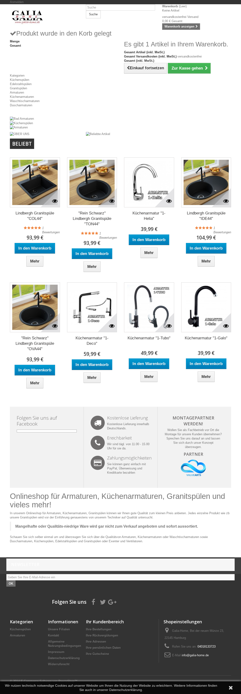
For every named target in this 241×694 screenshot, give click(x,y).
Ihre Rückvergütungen (102, 635)
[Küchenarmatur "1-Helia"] (149, 182)
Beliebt (22, 143)
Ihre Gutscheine (97, 654)
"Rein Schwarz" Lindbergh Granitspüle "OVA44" (35, 343)
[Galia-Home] (44, 17)
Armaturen (17, 92)
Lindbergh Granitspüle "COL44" (35, 216)
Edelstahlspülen (21, 84)
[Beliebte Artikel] (98, 134)
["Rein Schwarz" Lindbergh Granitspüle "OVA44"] (35, 307)
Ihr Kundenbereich (105, 621)
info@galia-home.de (195, 655)
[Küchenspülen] (21, 123)
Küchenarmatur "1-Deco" (92, 341)
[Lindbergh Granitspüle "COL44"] (35, 182)
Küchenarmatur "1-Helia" (149, 216)
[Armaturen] (19, 127)
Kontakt (53, 635)
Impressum (56, 652)
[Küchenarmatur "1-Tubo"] (149, 307)
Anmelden (17, 2)
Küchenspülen (19, 80)
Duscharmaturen (21, 105)
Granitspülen (18, 88)
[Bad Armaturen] (22, 118)
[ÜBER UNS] (19, 134)
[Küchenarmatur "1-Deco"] (92, 307)
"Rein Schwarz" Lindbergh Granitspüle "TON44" (92, 218)
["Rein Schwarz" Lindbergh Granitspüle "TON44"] (92, 182)
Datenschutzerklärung (64, 658)
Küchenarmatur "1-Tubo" (149, 338)
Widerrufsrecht (58, 664)
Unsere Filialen (59, 629)
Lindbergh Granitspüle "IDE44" (206, 216)
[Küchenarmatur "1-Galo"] (206, 307)
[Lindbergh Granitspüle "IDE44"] (206, 182)
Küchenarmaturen (22, 97)
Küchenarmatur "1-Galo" (206, 338)
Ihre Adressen (96, 641)
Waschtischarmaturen (25, 101)
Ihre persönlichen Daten (103, 647)
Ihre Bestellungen (99, 629)
